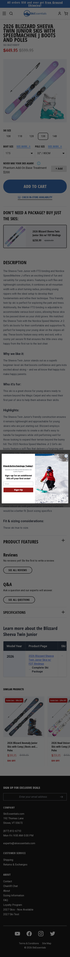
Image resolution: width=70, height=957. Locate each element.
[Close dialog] (66, 455)
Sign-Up (18, 489)
